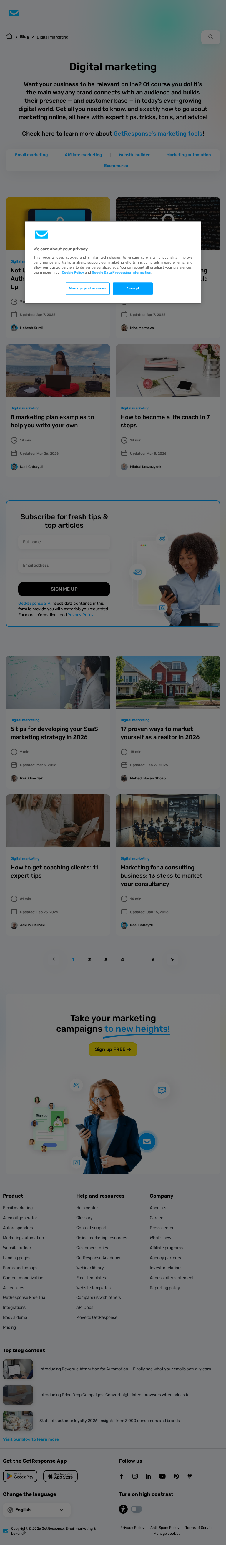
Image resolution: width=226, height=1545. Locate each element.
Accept (132, 288)
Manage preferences (87, 288)
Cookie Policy (73, 272)
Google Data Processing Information (121, 272)
